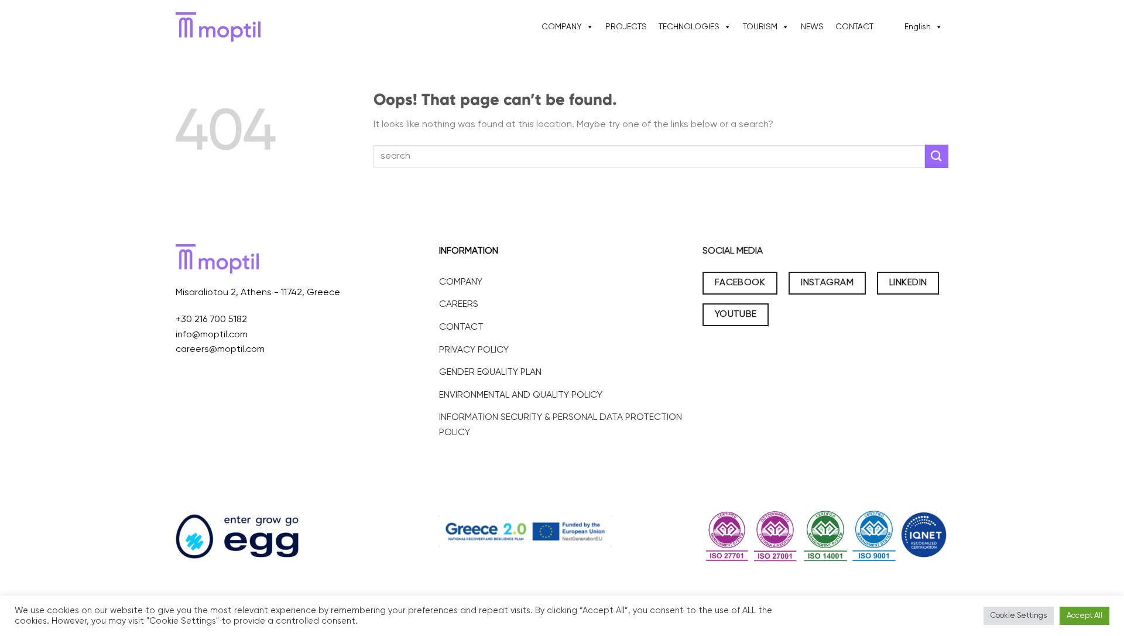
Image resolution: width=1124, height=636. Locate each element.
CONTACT (854, 27)
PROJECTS (626, 27)
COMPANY (562, 27)
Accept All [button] (1084, 616)
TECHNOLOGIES (689, 27)
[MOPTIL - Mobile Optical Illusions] (218, 27)
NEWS (812, 27)
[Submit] (936, 156)
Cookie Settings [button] (1019, 616)
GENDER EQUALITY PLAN (490, 372)
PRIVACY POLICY (474, 350)
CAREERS (458, 304)
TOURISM (760, 27)
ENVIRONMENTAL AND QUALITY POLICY (520, 395)
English (917, 27)
